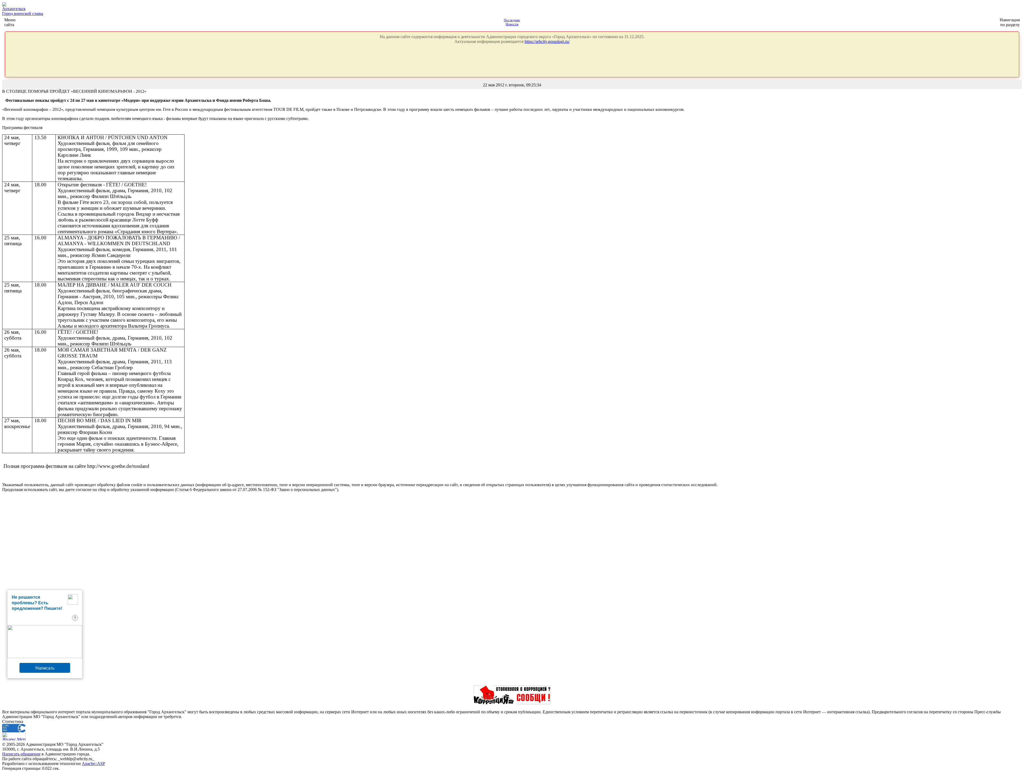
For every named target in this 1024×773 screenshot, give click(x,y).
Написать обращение (21, 754)
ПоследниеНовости (512, 22)
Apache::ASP (93, 763)
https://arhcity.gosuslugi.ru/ (547, 41)
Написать (44, 668)
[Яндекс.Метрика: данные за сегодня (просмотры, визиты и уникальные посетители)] (14, 736)
